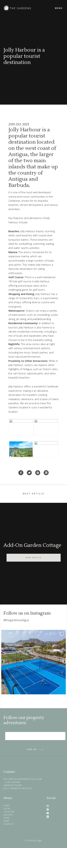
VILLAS (6, 808)
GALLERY (8, 814)
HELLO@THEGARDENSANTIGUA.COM (22, 779)
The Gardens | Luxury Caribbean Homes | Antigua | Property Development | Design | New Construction (27, 8)
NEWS (6, 821)
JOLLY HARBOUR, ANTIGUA (17, 788)
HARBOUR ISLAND (12, 785)
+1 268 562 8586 (11, 782)
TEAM (6, 817)
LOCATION (8, 811)
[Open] (33, 662)
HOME (6, 805)
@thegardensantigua (16, 620)
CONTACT (8, 824)
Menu (59, 8)
